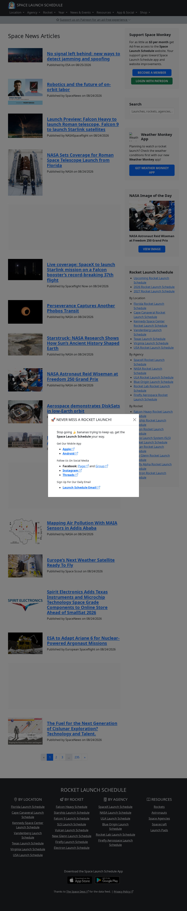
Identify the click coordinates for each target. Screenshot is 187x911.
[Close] (135, 420)
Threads (69, 475)
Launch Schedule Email (80, 487)
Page (82, 466)
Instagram (71, 470)
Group (100, 466)
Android (69, 453)
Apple (67, 449)
